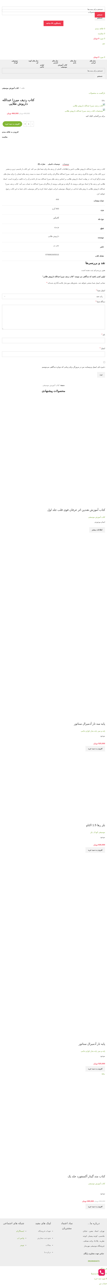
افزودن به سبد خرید (12, 124)
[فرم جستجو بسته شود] (103, 3)
